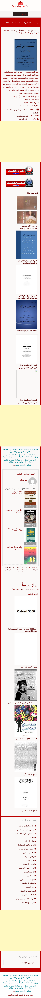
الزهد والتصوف (29, 856)
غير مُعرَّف (23, 119)
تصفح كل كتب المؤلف (13, 489)
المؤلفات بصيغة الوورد (27, 879)
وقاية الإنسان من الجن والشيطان (14, 548)
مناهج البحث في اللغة (28, 667)
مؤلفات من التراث (28, 895)
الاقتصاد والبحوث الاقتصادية (25, 833)
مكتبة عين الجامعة (31, 30)
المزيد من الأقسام (28, 902)
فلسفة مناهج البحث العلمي (26, 738)
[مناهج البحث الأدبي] (26, 756)
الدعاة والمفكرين (29, 852)
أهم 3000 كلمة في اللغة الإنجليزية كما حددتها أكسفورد (22, 630)
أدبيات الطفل (30, 841)
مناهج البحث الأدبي (29, 774)
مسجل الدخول (25, 589)
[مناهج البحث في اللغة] (26, 649)
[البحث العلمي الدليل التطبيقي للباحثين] (26, 685)
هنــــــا (12, 465)
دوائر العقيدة (32, 563)
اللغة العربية (30, 876)
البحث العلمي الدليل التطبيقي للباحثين (22, 703)
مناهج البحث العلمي (29, 810)
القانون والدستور (29, 864)
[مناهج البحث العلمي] (26, 792)
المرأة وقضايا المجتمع (27, 868)
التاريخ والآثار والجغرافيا (26, 845)
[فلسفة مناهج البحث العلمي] (26, 720)
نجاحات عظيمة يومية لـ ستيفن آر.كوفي (14, 492)
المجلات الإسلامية (28, 883)
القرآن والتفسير (17, 30)
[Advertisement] (20, 141)
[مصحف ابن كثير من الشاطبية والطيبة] (26, 54)
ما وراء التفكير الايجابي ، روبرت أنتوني (13, 529)
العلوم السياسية (29, 860)
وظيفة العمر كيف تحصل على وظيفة (13, 511)
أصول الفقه (31, 837)
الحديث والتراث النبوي (27, 849)
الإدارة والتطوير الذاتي (31, 506)
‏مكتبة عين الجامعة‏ (28, 962)
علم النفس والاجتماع (27, 891)
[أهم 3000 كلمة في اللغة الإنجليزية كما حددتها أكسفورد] (26, 611)
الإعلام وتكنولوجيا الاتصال (26, 830)
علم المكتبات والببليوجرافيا (25, 899)
